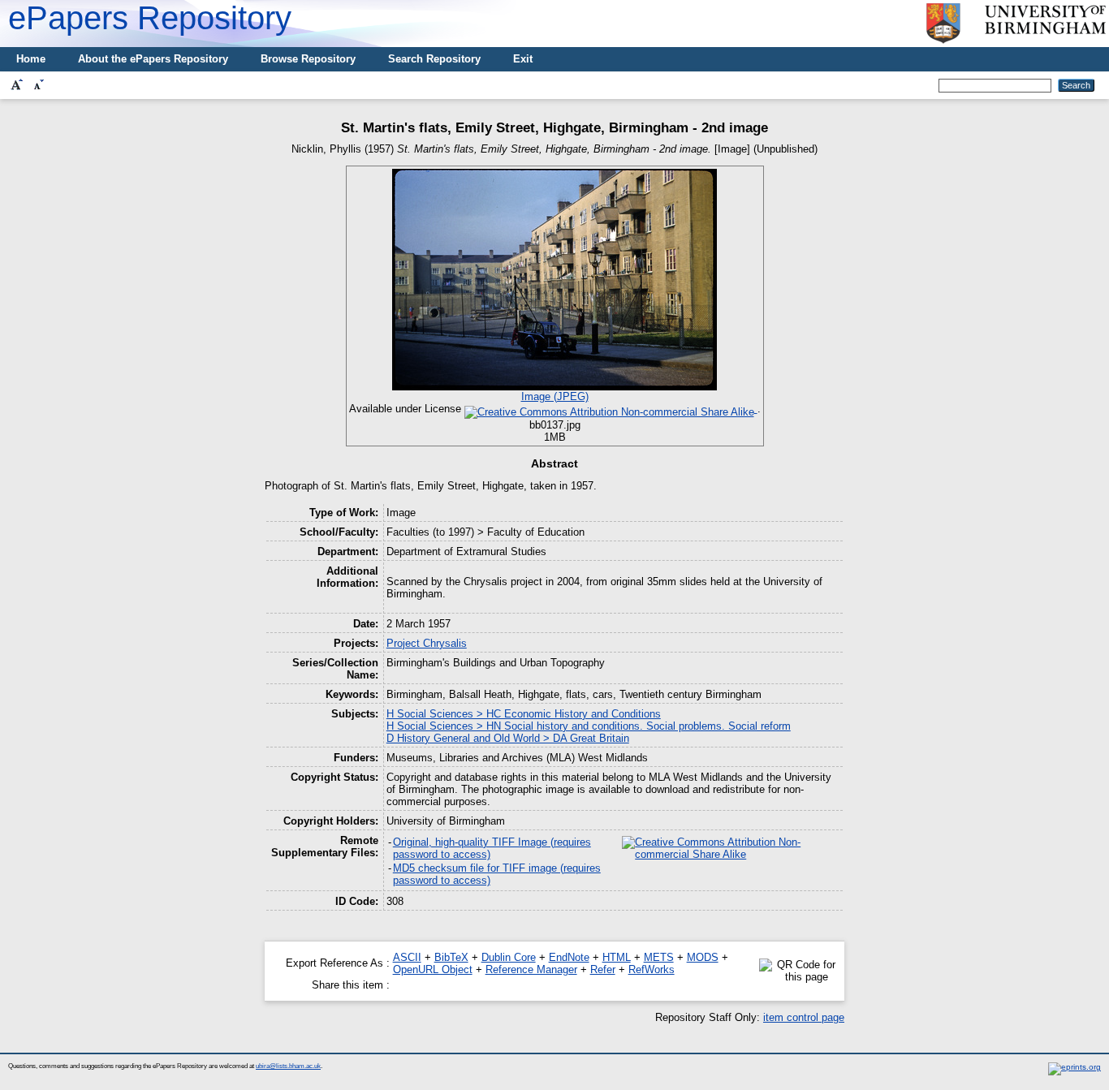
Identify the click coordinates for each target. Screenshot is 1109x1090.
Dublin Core (508, 957)
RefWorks (651, 969)
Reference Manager (531, 969)
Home (30, 59)
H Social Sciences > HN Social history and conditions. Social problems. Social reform (588, 726)
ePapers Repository (149, 18)
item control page (803, 1017)
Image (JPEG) (555, 396)
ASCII (407, 957)
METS (659, 957)
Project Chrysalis (426, 643)
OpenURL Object (433, 969)
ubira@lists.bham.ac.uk (288, 1066)
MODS (702, 957)
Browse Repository (308, 59)
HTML (616, 957)
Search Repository (434, 59)
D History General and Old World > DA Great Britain (507, 738)
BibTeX (451, 957)
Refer (602, 969)
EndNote (569, 957)
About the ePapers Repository (153, 59)
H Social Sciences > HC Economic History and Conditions (523, 714)
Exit (523, 59)
